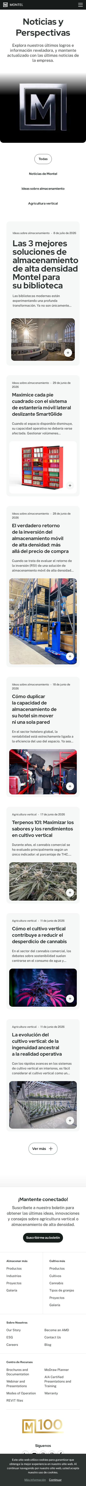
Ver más (39, 1148)
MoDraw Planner (56, 1370)
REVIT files (14, 1400)
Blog (47, 1345)
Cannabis (56, 1283)
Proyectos (13, 1283)
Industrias (13, 1276)
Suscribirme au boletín (43, 1238)
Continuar (55, 1479)
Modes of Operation (21, 1393)
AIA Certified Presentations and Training (57, 1381)
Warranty (51, 1393)
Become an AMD (56, 1330)
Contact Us (52, 1337)
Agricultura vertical (43, 203)
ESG (9, 1337)
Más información (35, 1479)
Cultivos (55, 1276)
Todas (43, 159)
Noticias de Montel (43, 174)
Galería (11, 1290)
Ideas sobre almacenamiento (43, 189)
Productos (14, 1268)
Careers (12, 1345)
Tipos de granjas (61, 1290)
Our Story (13, 1330)
